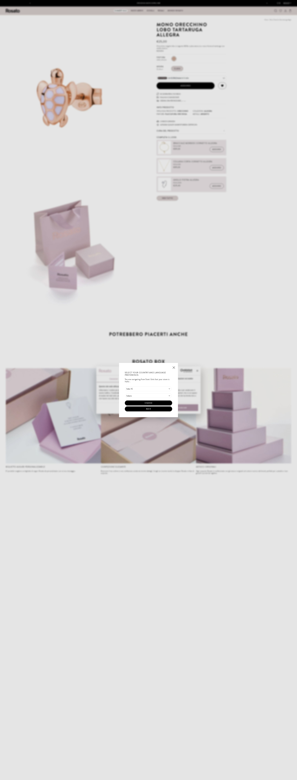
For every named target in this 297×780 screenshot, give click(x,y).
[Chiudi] (174, 367)
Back (148, 409)
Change (148, 403)
